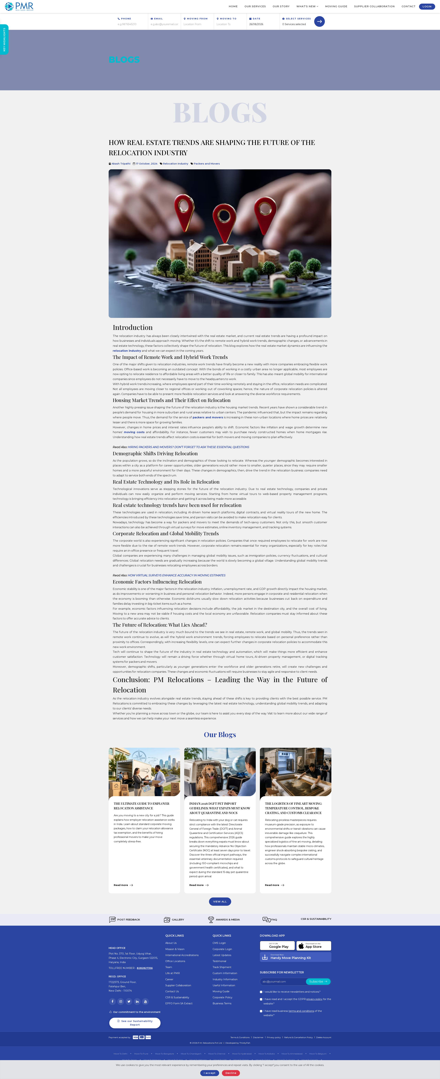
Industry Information (225, 979)
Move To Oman (241, 1060)
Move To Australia (286, 1060)
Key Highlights (4, 39)
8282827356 (145, 968)
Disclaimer (258, 1037)
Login (427, 6)
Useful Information (224, 985)
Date (256, 18)
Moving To (228, 18)
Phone (126, 18)
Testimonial (219, 961)
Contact (409, 6)
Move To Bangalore (164, 1053)
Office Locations (175, 961)
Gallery (177, 919)
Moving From (197, 18)
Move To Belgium (318, 1053)
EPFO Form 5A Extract (178, 1003)
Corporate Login (222, 949)
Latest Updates (222, 955)
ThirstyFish (244, 1043)
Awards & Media (227, 919)
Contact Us (172, 991)
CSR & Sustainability (315, 918)
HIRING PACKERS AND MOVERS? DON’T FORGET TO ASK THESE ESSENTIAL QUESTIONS (188, 447)
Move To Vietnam (198, 1060)
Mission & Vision (174, 949)
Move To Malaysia (152, 1060)
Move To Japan (129, 1060)
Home (233, 6)
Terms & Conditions (240, 1037)
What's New (306, 6)
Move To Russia (175, 1060)
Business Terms (222, 1003)
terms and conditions (301, 1011)
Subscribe (316, 981)
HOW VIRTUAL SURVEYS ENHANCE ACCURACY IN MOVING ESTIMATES (177, 575)
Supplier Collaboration (374, 6)
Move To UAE (220, 1060)
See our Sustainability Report (136, 1023)
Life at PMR (172, 973)
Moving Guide (336, 6)
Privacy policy (274, 1037)
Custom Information (225, 973)
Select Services (298, 18)
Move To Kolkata (266, 1053)
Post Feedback (128, 919)
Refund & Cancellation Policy (298, 1037)
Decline (231, 1073)
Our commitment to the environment (137, 1012)
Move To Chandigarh (191, 1053)
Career (169, 979)
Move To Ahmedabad (292, 1053)
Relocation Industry (175, 163)
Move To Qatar (263, 1060)
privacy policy (314, 999)
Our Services (255, 6)
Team (168, 967)
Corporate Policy (222, 997)
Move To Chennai (216, 1053)
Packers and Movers (207, 163)
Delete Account (323, 1037)
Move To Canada (310, 1060)
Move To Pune (141, 1053)
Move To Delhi (120, 1053)
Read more (121, 885)
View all (220, 901)
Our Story (281, 6)
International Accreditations (182, 955)
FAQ (274, 919)
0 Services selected (294, 24)
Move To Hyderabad (242, 1053)
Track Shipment (222, 967)
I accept (210, 1073)
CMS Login (219, 943)
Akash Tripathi (121, 163)
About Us (171, 943)
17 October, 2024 (146, 163)
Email (158, 18)
